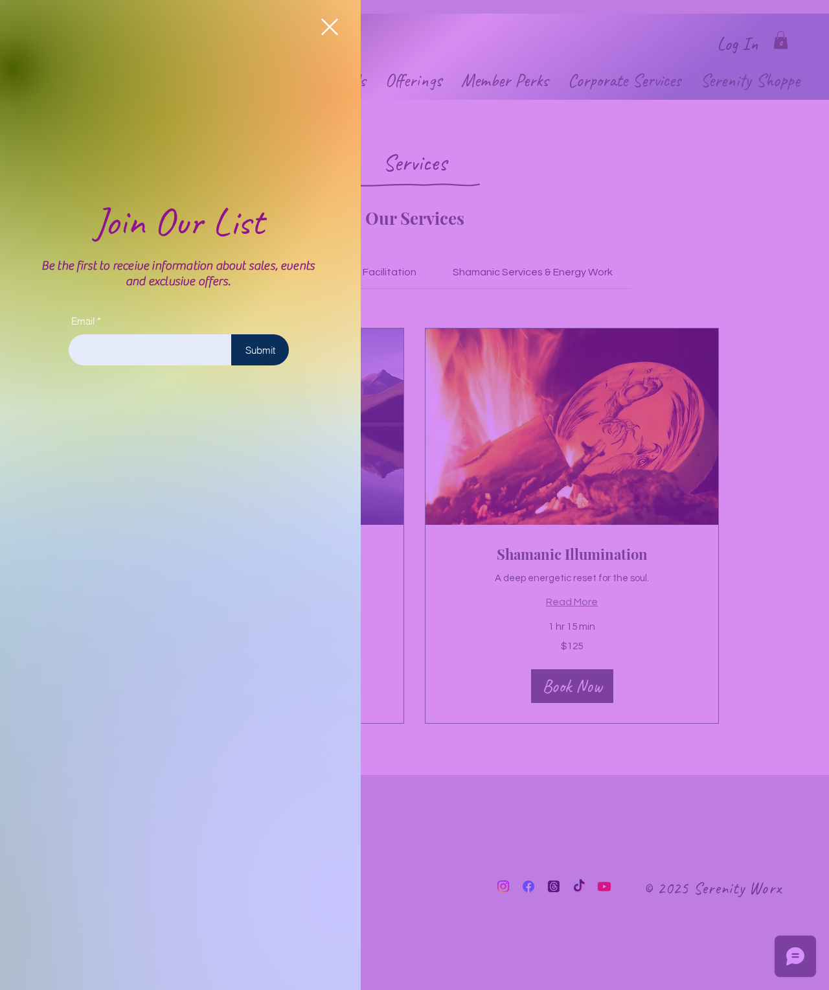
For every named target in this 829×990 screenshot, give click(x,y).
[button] (329, 27)
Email (83, 321)
